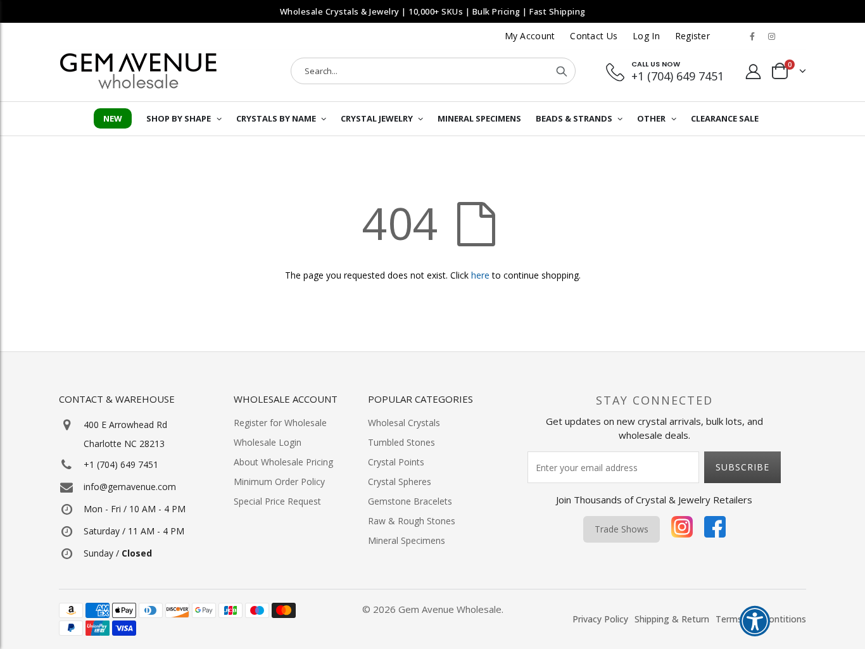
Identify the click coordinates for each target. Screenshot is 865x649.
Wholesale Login (267, 442)
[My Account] (753, 71)
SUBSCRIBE (742, 467)
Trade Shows (621, 529)
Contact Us (593, 36)
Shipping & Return (672, 619)
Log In (646, 36)
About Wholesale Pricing (283, 462)
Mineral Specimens (406, 540)
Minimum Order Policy (279, 482)
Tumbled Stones (401, 442)
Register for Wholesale (280, 423)
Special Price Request (277, 501)
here (480, 275)
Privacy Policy (600, 619)
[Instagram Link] (771, 36)
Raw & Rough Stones (411, 521)
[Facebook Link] (752, 36)
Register (692, 36)
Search (561, 71)
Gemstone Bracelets (410, 501)
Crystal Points (396, 462)
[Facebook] (715, 529)
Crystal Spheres (399, 482)
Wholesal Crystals (404, 423)
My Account (530, 36)
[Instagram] (682, 529)
